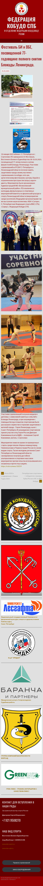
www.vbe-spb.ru (7, 848)
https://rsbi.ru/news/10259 (11, 466)
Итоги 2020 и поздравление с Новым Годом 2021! (9, 476)
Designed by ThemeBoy (8, 879)
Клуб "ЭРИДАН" (14, 658)
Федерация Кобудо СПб (21, 22)
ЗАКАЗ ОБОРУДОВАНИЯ (21, 869)
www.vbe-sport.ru (8, 844)
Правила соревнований (21, 863)
